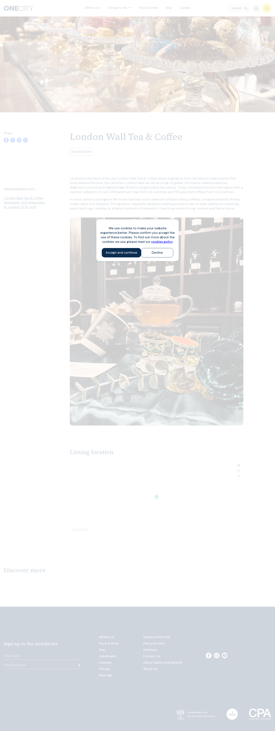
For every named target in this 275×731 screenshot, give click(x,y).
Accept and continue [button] (121, 252)
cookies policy (162, 242)
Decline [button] (157, 252)
